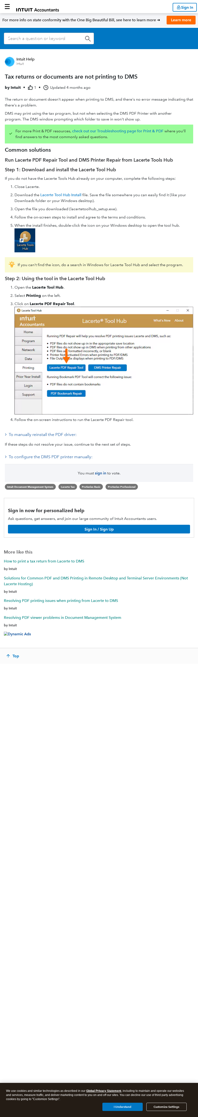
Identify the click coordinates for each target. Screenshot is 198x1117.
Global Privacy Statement (103, 1091)
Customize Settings (166, 1107)
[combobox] (49, 38)
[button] (7, 6)
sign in (100, 473)
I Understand (122, 1107)
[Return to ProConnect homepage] (37, 6)
